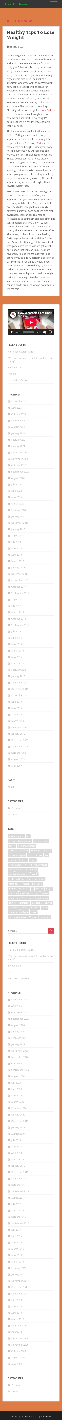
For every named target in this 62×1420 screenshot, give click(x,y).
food (11, 869)
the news (35, 907)
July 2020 (16, 484)
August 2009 (18, 759)
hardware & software (19, 874)
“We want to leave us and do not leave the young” (30, 359)
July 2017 (16, 605)
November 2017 (20, 580)
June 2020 (16, 490)
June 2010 (16, 701)
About (11, 786)
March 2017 (17, 612)
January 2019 (18, 529)
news (11, 898)
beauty (12, 845)
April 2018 (16, 554)
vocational (45, 917)
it (32, 888)
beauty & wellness (26, 845)
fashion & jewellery (17, 864)
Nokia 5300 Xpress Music (21, 351)
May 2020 (16, 497)
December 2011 (19, 688)
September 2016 (20, 625)
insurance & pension (32, 883)
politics (12, 902)
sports (24, 907)
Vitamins (33, 917)
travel (33, 912)
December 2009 (19, 740)
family (32, 860)
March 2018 (17, 561)
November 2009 (20, 746)
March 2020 (17, 503)
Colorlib (24, 1416)
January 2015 (18, 676)
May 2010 (16, 708)
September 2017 (20, 593)
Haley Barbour (47, 110)
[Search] (51, 931)
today (44, 907)
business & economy (18, 850)
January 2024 (18, 433)
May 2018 (16, 548)
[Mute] (44, 332)
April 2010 (16, 714)
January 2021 (18, 446)
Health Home (16, 4)
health (34, 874)
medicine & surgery (29, 893)
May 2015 (16, 657)
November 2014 (20, 682)
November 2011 (20, 695)
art (28, 836)
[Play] (12, 332)
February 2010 (19, 727)
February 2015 (19, 669)
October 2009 (18, 752)
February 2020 (19, 510)
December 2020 (19, 452)
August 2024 (18, 426)
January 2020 (18, 516)
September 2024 (20, 420)
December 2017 (19, 573)
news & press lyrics (25, 898)
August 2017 (18, 599)
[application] (31, 322)
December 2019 (19, 522)
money (44, 893)
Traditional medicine (18, 912)
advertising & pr (16, 836)
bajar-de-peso (41, 841)
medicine (13, 893)
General (16, 808)
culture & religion (17, 855)
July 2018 (16, 541)
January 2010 (18, 733)
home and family (36, 879)
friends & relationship (26, 869)
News (15, 814)
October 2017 (18, 586)
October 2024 (18, 414)
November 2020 (20, 458)
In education (14, 367)
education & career (18, 860)
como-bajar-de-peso (41, 850)
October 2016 (18, 618)
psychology (24, 902)
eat (46, 855)
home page (14, 883)
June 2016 (16, 637)
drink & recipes (35, 855)
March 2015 (17, 663)
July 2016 (16, 631)
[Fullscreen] (50, 332)
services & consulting (42, 902)
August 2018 (18, 535)
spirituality (14, 907)
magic (49, 888)
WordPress (46, 1416)
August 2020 (18, 478)
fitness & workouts (38, 864)
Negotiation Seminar (19, 380)
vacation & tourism (17, 917)
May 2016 (16, 644)
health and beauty (17, 879)
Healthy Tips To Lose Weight (30, 34)
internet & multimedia (19, 888)
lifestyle (39, 888)
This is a (12, 373)
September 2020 (20, 471)
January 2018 (18, 567)
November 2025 (20, 401)
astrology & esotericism (20, 841)
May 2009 (16, 765)
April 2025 (16, 407)
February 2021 (19, 439)
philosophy (42, 898)
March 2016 (17, 650)
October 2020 (18, 465)
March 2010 (17, 720)
